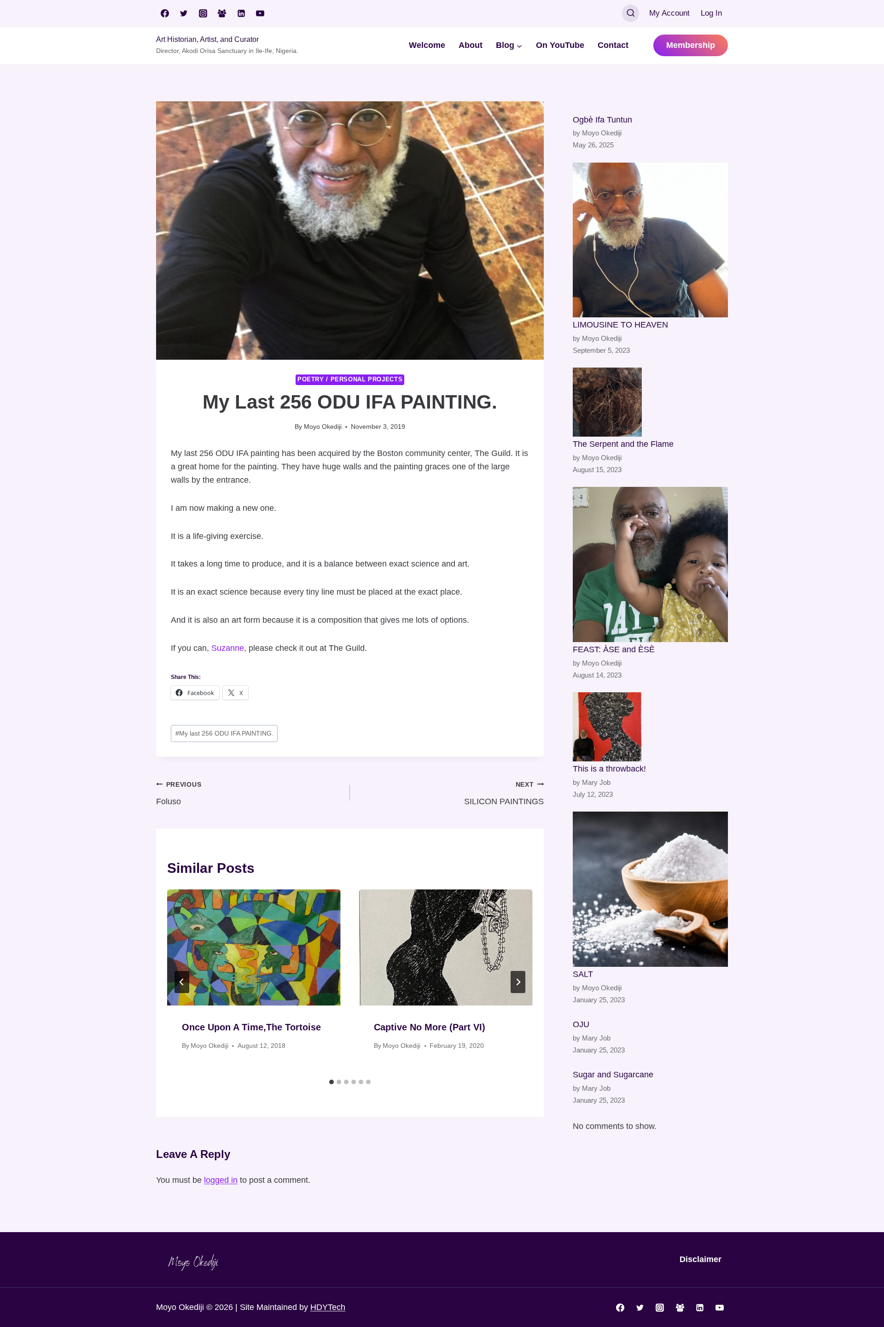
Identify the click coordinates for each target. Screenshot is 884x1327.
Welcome (427, 45)
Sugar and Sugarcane (613, 1074)
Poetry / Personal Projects (349, 379)
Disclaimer (700, 1259)
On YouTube (560, 45)
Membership (690, 45)
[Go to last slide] (181, 982)
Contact (613, 45)
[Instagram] (203, 13)
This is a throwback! (609, 768)
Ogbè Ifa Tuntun (602, 119)
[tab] (331, 1082)
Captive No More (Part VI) (429, 1027)
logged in (221, 1180)
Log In (711, 13)
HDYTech (327, 1307)
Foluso (178, 793)
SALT (583, 974)
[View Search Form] (631, 13)
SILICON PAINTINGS (504, 793)
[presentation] (254, 947)
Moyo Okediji (323, 426)
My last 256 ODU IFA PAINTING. (224, 733)
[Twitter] (183, 13)
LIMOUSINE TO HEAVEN (620, 324)
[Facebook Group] (222, 13)
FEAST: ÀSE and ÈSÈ (614, 649)
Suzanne (227, 648)
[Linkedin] (241, 13)
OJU (581, 1024)
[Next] (518, 982)
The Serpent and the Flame (623, 444)
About (471, 45)
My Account (669, 13)
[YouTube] (260, 13)
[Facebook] (165, 13)
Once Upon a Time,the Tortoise (251, 1027)
